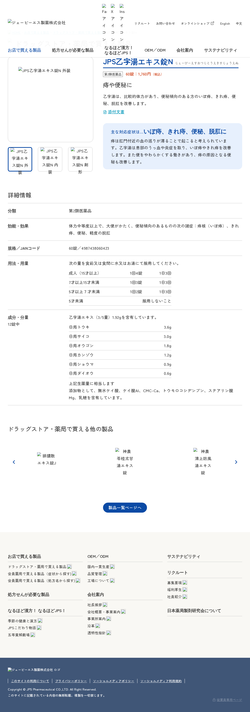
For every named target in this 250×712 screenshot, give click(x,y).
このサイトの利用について (30, 681)
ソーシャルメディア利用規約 (161, 681)
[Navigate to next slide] (236, 462)
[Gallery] (125, 462)
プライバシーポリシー (71, 681)
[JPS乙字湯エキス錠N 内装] (50, 159)
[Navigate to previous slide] (14, 462)
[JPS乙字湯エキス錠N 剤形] (80, 159)
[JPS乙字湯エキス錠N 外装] (20, 159)
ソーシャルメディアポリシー (113, 681)
